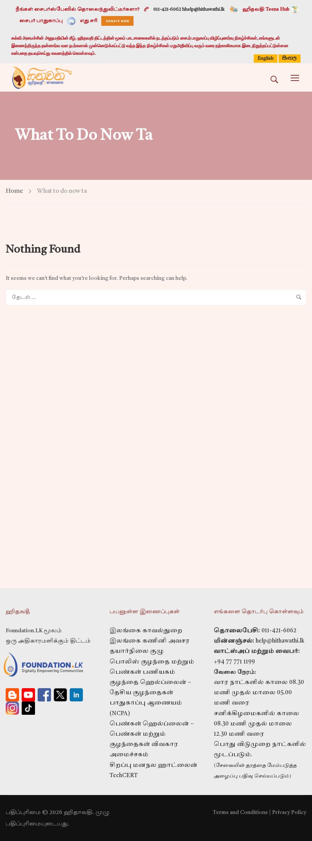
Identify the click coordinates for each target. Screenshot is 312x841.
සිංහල (289, 58)
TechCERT (124, 776)
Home (14, 191)
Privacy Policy (289, 812)
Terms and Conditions (240, 812)
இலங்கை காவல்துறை (146, 631)
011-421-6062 (278, 631)
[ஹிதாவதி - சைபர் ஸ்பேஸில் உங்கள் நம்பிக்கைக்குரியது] (41, 77)
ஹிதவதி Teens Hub (266, 9)
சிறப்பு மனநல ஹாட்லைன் (153, 765)
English (266, 58)
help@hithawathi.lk (279, 641)
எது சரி (88, 21)
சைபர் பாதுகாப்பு (41, 21)
